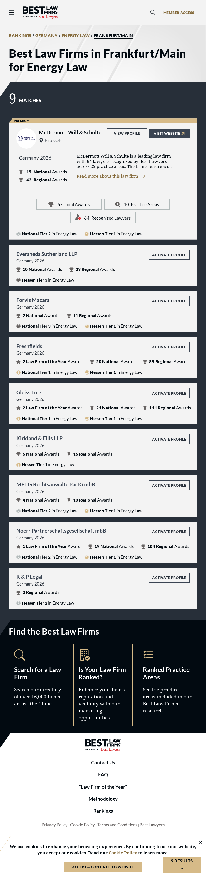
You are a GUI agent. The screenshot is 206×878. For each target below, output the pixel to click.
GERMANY (46, 35)
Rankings (103, 811)
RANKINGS (20, 35)
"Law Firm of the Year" (103, 787)
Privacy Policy (55, 824)
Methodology (103, 799)
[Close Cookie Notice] (197, 843)
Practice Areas (167, 685)
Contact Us (103, 762)
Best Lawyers (152, 824)
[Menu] (11, 12)
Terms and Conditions (117, 824)
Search (38, 685)
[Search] (153, 12)
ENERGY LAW (76, 35)
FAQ (103, 774)
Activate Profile (169, 255)
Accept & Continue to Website (103, 867)
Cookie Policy (82, 824)
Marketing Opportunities (103, 685)
